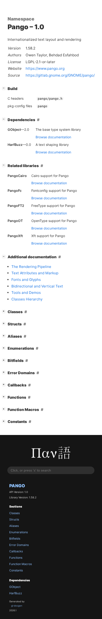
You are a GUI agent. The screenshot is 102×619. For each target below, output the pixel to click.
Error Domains (19, 545)
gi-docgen (16, 605)
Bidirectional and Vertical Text (37, 286)
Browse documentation (53, 137)
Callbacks (16, 551)
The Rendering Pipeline (31, 266)
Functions (15, 557)
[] (5, 88)
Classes (14, 513)
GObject (14, 587)
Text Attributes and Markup (34, 273)
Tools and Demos (26, 292)
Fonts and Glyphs (26, 279)
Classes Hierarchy (26, 299)
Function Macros (20, 564)
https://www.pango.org (45, 68)
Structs (14, 519)
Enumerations (18, 532)
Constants (16, 570)
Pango (17, 485)
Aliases (14, 526)
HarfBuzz (15, 593)
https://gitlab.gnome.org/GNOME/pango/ (60, 75)
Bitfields (14, 538)
